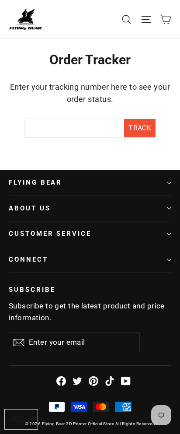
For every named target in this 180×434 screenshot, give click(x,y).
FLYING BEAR (35, 182)
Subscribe (32, 290)
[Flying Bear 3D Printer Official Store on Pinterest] (93, 380)
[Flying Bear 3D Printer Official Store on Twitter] (77, 380)
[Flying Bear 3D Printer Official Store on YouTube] (126, 380)
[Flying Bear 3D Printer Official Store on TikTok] (109, 380)
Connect (28, 259)
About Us (30, 208)
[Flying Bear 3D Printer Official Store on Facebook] (61, 380)
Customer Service (50, 234)
